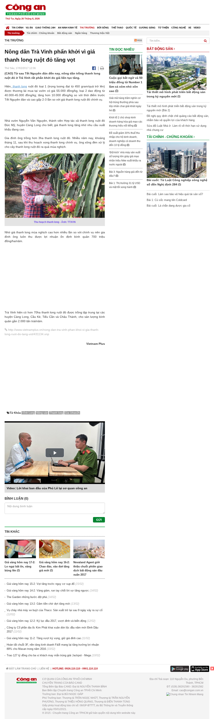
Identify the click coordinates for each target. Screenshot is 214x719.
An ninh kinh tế (67, 27)
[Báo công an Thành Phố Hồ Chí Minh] (25, 9)
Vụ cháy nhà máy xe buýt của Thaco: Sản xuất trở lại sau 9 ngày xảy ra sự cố (54, 610)
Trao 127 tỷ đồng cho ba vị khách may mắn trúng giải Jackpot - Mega (49, 655)
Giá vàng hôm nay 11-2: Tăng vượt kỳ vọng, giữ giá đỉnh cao (44, 638)
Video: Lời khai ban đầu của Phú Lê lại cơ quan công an (47, 488)
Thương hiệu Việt (100, 33)
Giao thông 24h (45, 27)
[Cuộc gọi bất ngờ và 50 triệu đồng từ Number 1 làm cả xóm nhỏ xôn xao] (126, 64)
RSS (139, 40)
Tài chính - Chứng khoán (40, 33)
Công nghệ (178, 27)
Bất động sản (64, 33)
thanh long (19, 86)
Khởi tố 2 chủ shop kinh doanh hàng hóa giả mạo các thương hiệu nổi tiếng (125, 121)
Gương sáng (147, 27)
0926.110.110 (72, 668)
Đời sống (103, 27)
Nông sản (42, 412)
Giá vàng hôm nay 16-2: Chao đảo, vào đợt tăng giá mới (54, 566)
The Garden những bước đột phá (27, 597)
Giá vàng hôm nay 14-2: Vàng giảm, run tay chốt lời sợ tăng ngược (48, 590)
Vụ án (29, 27)
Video (197, 27)
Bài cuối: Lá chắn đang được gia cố (168, 205)
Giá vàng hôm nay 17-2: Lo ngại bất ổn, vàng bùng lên (20, 566)
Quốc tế (131, 27)
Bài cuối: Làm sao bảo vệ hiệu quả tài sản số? (175, 194)
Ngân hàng (81, 33)
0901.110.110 (90, 668)
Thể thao (117, 27)
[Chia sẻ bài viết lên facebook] (94, 68)
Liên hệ (44, 668)
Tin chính (17, 27)
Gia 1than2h (72, 412)
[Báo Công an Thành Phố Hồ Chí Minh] (8, 26)
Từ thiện (163, 27)
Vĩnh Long (28, 412)
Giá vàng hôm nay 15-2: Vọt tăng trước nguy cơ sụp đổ (40, 583)
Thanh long (56, 412)
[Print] (102, 68)
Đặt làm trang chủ (22, 668)
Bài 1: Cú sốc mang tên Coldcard (167, 200)
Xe (189, 27)
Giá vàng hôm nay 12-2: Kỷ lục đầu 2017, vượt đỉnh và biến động (46, 620)
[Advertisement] (133, 12)
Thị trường (87, 27)
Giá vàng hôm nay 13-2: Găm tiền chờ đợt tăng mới (38, 603)
